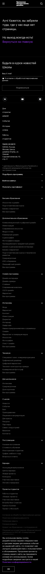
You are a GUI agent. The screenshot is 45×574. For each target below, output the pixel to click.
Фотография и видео (11, 241)
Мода (4, 307)
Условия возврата (9, 524)
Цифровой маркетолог (11, 363)
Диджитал (6, 319)
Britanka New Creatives (12, 503)
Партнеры (6, 424)
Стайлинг (6, 284)
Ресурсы (6, 421)
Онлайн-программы (10, 274)
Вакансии (6, 430)
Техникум (6, 353)
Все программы (8, 212)
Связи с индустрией (10, 427)
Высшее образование (11, 198)
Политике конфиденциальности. (17, 562)
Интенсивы (7, 303)
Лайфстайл (6, 325)
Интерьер (6, 322)
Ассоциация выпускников (13, 468)
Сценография (8, 238)
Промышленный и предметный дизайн (18, 244)
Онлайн (5, 331)
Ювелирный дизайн (10, 235)
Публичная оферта (10, 521)
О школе (5, 399)
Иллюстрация (8, 226)
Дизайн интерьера (10, 278)
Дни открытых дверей (6, 112)
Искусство (6, 337)
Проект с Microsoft (10, 509)
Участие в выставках (10, 480)
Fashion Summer (9, 506)
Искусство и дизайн (10, 203)
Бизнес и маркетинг (10, 209)
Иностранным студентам (12, 450)
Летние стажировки (10, 483)
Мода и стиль (8, 232)
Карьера (5, 463)
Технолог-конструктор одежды (15, 366)
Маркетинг (7, 293)
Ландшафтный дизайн (11, 264)
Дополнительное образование (15, 218)
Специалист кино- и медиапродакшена (18, 357)
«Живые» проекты (9, 497)
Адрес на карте (8, 144)
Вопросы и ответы (10, 456)
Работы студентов (6, 137)
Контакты (6, 434)
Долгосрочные (8, 389)
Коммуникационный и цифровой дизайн (19, 223)
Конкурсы (6, 477)
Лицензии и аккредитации (13, 415)
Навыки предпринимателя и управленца (18, 328)
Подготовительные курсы (13, 206)
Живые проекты (9, 474)
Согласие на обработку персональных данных (21, 515)
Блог (4, 409)
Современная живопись (12, 287)
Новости (6, 403)
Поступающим (8, 440)
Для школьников (9, 379)
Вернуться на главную (17, 41)
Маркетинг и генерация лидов (15, 334)
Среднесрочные (9, 258)
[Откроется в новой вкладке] (4, 99)
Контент (5, 313)
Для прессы (7, 418)
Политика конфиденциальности (15, 518)
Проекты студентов (10, 489)
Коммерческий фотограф (12, 369)
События (6, 121)
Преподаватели (8, 412)
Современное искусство (12, 229)
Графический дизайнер (12, 360)
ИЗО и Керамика (9, 261)
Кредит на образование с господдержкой (19, 527)
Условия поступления (11, 444)
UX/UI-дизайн (8, 290)
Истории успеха (6, 128)
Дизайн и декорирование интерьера (17, 247)
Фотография (7, 340)
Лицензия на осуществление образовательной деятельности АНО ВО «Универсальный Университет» (21, 532)
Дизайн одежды (8, 281)
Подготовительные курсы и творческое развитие (19, 254)
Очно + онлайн (8, 343)
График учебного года (11, 453)
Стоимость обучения (11, 447)
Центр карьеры (8, 471)
